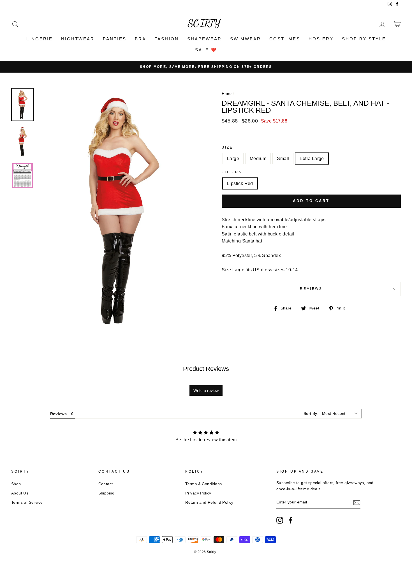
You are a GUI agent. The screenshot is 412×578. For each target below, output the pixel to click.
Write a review (206, 390)
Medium (258, 158)
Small (283, 158)
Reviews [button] (58, 413)
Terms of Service (27, 502)
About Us (19, 493)
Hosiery (321, 38)
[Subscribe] (356, 502)
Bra (140, 38)
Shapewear (204, 38)
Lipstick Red (240, 183)
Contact (105, 484)
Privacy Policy (198, 493)
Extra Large (312, 158)
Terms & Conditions (203, 484)
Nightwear (77, 38)
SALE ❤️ (206, 49)
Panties (114, 38)
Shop (16, 484)
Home (227, 94)
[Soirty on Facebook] (290, 520)
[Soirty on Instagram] (279, 520)
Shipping (106, 493)
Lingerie (39, 38)
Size (227, 147)
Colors (232, 172)
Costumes (284, 38)
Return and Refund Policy (209, 502)
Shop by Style (364, 38)
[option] (206, 67)
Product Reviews (206, 368)
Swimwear (245, 38)
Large (233, 158)
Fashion (166, 38)
